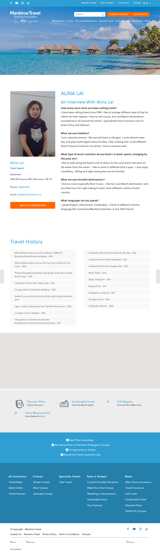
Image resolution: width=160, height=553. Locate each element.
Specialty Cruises (43, 493)
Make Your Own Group (100, 488)
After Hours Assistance (138, 482)
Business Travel (89, 2)
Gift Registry (125, 401)
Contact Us (123, 2)
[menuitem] (88, 2)
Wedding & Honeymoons (101, 493)
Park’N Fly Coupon (135, 511)
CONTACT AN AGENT (118, 14)
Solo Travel (65, 482)
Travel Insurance (134, 488)
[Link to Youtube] (17, 3)
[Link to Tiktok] (28, 3)
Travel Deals (15, 482)
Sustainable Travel (83, 401)
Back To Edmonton (33, 205)
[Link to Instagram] (22, 3)
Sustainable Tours (97, 499)
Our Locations (107, 2)
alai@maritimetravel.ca (29, 194)
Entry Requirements (37, 413)
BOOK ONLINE (140, 14)
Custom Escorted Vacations (102, 482)
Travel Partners (17, 493)
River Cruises (40, 488)
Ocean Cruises (41, 482)
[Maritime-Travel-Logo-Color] (26, 17)
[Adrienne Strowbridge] (2, 276)
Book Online (16, 488)
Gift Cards (131, 493)
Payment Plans (36, 401)
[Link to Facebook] (11, 3)
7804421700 (24, 187)
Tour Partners (94, 505)
